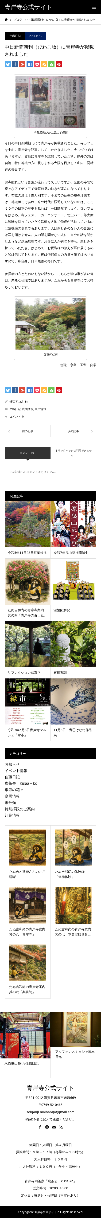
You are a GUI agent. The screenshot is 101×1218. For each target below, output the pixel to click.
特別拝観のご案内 (20, 808)
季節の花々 (14, 789)
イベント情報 (16, 770)
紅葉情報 (40, 409)
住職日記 (15, 36)
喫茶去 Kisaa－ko (21, 783)
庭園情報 (27, 409)
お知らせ (12, 764)
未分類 (10, 802)
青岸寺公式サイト (28, 7)
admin (23, 401)
